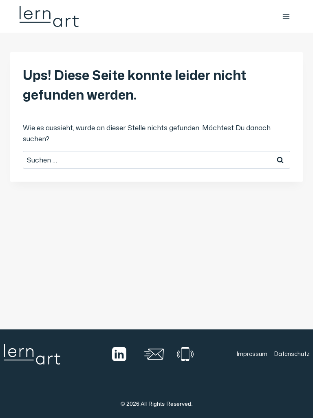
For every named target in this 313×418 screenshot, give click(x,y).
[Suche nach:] (156, 160)
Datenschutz (292, 354)
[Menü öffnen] (285, 16)
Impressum (252, 354)
